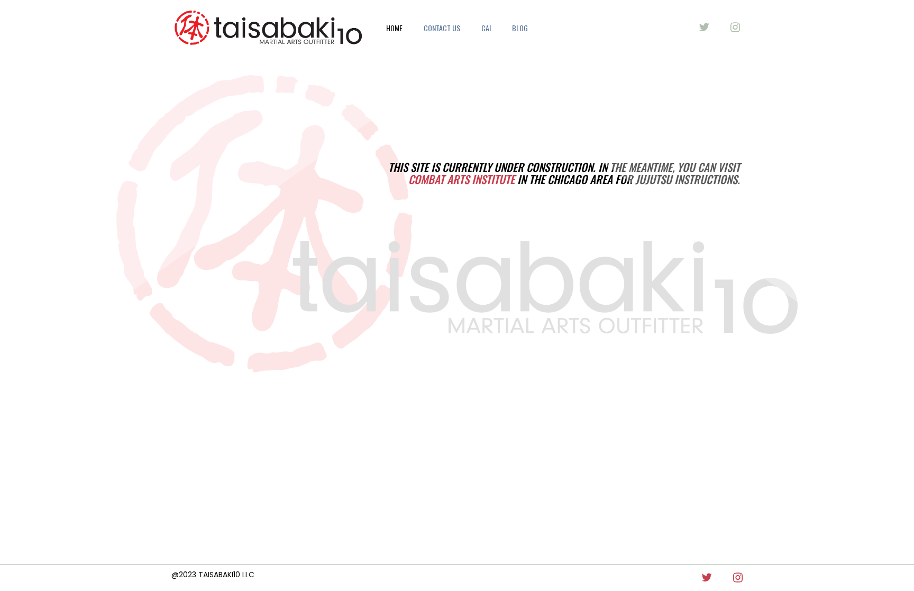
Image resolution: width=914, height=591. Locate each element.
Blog (520, 27)
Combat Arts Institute (461, 179)
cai (486, 27)
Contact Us (442, 27)
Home (394, 27)
